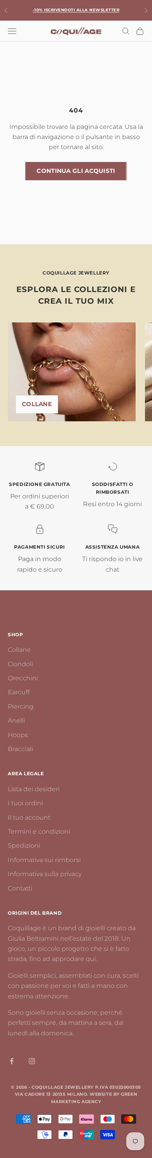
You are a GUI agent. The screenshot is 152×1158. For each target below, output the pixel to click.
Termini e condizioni (39, 831)
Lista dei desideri (34, 789)
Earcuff (19, 692)
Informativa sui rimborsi (44, 860)
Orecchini (23, 678)
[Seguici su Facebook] (12, 1061)
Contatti (20, 888)
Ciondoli (20, 664)
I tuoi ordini (25, 803)
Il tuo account (29, 817)
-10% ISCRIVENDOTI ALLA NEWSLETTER (76, 9)
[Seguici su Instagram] (32, 1061)
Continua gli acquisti (76, 170)
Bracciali (20, 749)
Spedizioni (24, 845)
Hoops (18, 735)
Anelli (16, 720)
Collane (37, 404)
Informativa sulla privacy (44, 874)
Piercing (21, 706)
